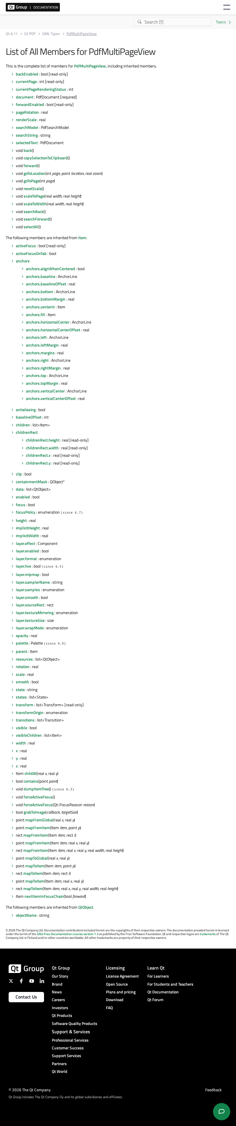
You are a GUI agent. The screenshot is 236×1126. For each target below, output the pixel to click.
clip (19, 474)
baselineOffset (28, 417)
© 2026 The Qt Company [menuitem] (30, 1090)
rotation (22, 666)
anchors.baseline (40, 276)
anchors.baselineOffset (46, 284)
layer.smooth (27, 597)
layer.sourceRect (30, 605)
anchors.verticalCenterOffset (51, 398)
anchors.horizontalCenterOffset (53, 330)
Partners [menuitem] (59, 1064)
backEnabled (27, 74)
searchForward (37, 219)
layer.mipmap (27, 574)
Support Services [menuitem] (66, 1056)
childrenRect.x (38, 455)
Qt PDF (30, 34)
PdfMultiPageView (90, 66)
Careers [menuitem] (58, 1000)
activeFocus (26, 246)
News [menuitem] (57, 992)
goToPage (31, 181)
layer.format (26, 559)
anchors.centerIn (40, 307)
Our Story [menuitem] (60, 976)
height (21, 520)
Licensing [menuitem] (115, 967)
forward (30, 165)
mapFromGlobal (39, 820)
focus (20, 505)
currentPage (26, 81)
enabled (23, 497)
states (21, 697)
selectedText (27, 143)
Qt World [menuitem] (59, 1071)
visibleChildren (29, 735)
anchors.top (36, 375)
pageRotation (27, 112)
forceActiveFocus (38, 797)
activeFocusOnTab (31, 253)
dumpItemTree (36, 789)
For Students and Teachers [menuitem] (170, 984)
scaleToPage (34, 196)
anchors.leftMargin (42, 345)
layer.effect (25, 543)
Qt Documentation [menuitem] (163, 992)
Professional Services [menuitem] (70, 1040)
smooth (22, 682)
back (28, 150)
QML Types (51, 34)
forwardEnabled (30, 104)
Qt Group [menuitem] (61, 967)
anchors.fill (35, 315)
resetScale (33, 188)
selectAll (31, 227)
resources (24, 659)
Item (82, 238)
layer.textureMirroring (35, 613)
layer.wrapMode (30, 628)
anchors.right (37, 360)
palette (22, 643)
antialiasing (26, 410)
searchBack (33, 211)
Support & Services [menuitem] (71, 1031)
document (24, 97)
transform (24, 705)
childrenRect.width (42, 448)
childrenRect (27, 432)
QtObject (85, 907)
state (20, 689)
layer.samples (28, 590)
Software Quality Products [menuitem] (74, 1023)
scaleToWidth (35, 204)
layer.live (23, 566)
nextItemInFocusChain (44, 896)
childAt (30, 773)
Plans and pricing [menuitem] (121, 992)
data (20, 489)
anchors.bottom (39, 292)
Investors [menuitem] (60, 1008)
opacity (22, 635)
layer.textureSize (30, 620)
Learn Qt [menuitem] (156, 967)
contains (31, 781)
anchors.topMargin (42, 383)
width (21, 743)
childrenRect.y (38, 463)
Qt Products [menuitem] (62, 1015)
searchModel (27, 127)
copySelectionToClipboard (46, 158)
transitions (25, 720)
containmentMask (31, 482)
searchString (27, 135)
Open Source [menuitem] (117, 984)
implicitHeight (28, 528)
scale (20, 674)
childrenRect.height (43, 440)
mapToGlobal (36, 858)
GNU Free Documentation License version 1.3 (67, 934)
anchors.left (36, 337)
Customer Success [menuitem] (68, 1048)
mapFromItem (37, 828)
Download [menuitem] (114, 1000)
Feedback (213, 1090)
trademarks (208, 934)
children (23, 425)
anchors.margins (40, 353)
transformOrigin (29, 712)
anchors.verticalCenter (45, 391)
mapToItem (35, 866)
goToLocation (34, 173)
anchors (23, 261)
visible (21, 728)
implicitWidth (27, 536)
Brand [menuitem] (57, 984)
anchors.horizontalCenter (47, 322)
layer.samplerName (33, 582)
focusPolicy (25, 512)
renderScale (26, 120)
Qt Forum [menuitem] (155, 1000)
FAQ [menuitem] (109, 1008)
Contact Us (26, 996)
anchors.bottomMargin (45, 299)
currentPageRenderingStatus (41, 89)
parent (21, 651)
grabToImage (34, 812)
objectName (26, 915)
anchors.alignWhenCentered (50, 269)
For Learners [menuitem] (158, 976)
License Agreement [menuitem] (122, 976)
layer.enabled (27, 551)
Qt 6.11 (12, 34)
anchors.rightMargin (43, 368)
